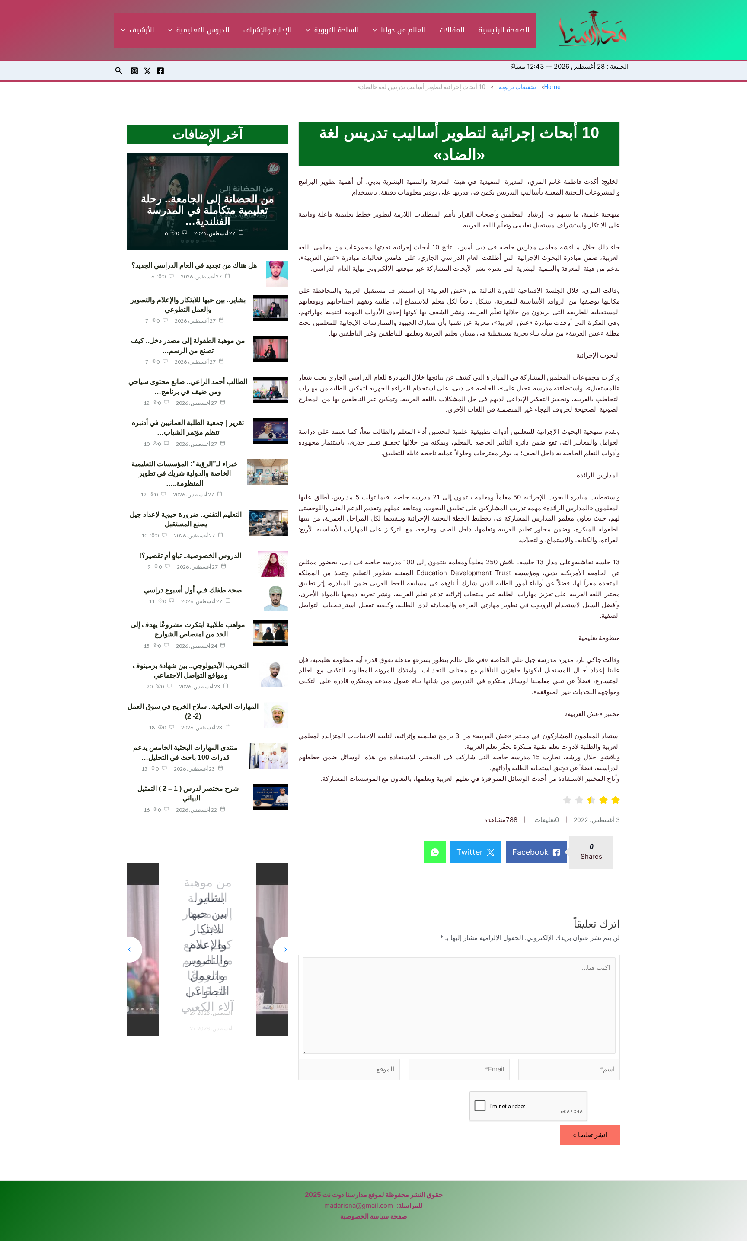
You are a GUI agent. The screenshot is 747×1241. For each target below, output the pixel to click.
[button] (377, 30)
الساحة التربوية (336, 30)
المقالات (452, 30)
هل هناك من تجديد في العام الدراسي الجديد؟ (194, 265)
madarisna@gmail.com (358, 1205)
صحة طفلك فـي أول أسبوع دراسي (193, 590)
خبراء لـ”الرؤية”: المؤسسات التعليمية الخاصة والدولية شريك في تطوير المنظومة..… (184, 473)
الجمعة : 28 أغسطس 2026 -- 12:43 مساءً (570, 66)
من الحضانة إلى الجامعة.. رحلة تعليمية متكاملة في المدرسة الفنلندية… (207, 210)
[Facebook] (160, 71)
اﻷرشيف (142, 30)
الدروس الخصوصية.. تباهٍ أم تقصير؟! (190, 555)
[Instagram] (134, 71)
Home (552, 86)
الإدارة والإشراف (267, 30)
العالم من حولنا (403, 30)
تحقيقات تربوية (517, 86)
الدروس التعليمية (203, 30)
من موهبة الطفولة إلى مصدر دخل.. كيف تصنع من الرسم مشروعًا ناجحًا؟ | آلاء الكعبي (207, 945)
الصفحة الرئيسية (504, 30)
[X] (147, 71)
